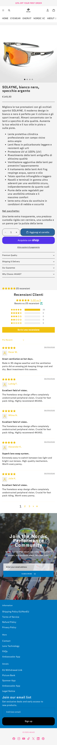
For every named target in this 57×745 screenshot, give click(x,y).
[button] (9, 288)
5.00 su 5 (36, 300)
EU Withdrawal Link (12, 670)
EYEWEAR (15, 18)
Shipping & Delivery (11, 261)
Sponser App (9, 680)
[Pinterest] (43, 738)
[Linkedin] (38, 738)
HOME (5, 18)
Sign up (28, 721)
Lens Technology (10, 646)
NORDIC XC (39, 18)
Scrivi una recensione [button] (28, 329)
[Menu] (3, 10)
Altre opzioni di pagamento (28, 247)
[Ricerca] (9, 10)
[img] (8, 347)
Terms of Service (10, 616)
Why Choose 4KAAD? (11, 274)
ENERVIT (27, 18)
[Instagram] (18, 738)
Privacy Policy (9, 627)
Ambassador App (11, 656)
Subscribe (27, 574)
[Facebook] (13, 738)
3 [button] (29, 506)
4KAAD (32, 732)
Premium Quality (9, 255)
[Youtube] (23, 738)
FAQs (5, 651)
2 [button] (25, 506)
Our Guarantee (8, 267)
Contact (6, 640)
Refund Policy (9, 622)
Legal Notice (8, 691)
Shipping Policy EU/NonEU (15, 611)
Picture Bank (8, 675)
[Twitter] (33, 738)
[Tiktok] (28, 738)
